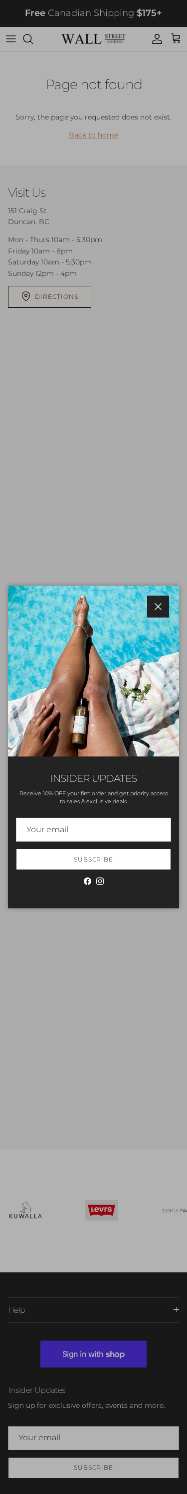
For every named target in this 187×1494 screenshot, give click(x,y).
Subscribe (94, 859)
